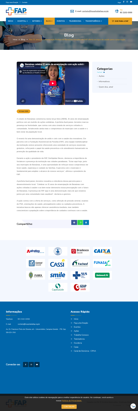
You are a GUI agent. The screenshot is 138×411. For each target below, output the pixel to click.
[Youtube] (131, 3)
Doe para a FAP (121, 21)
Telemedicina (75, 21)
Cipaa (76, 347)
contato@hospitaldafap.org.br (95, 11)
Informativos (104, 81)
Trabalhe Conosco (81, 335)
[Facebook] (123, 3)
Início (10, 21)
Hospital (21, 21)
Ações (101, 76)
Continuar (69, 407)
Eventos (61, 21)
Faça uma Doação (12, 2)
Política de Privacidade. (72, 401)
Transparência (92, 21)
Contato (24, 2)
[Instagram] (127, 3)
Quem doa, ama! (106, 87)
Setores (36, 21)
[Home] (17, 11)
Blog (48, 21)
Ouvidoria (78, 343)
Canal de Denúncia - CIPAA (85, 351)
